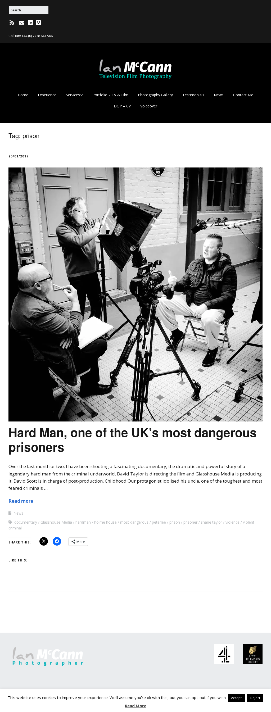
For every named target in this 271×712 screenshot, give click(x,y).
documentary (25, 522)
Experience (47, 94)
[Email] (21, 22)
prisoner (190, 522)
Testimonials (193, 94)
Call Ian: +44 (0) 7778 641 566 (30, 35)
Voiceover (148, 105)
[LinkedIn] (30, 22)
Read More (135, 705)
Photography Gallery (155, 94)
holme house (105, 522)
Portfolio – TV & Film (110, 94)
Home (23, 94)
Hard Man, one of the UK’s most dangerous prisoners (132, 439)
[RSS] (12, 22)
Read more (20, 501)
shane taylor (211, 522)
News (219, 94)
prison (174, 522)
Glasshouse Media (56, 522)
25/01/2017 (18, 156)
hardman (83, 522)
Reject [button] (255, 697)
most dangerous (134, 522)
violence (232, 522)
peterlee (159, 522)
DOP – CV (122, 105)
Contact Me (243, 94)
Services (73, 94)
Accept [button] (236, 697)
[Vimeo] (38, 22)
